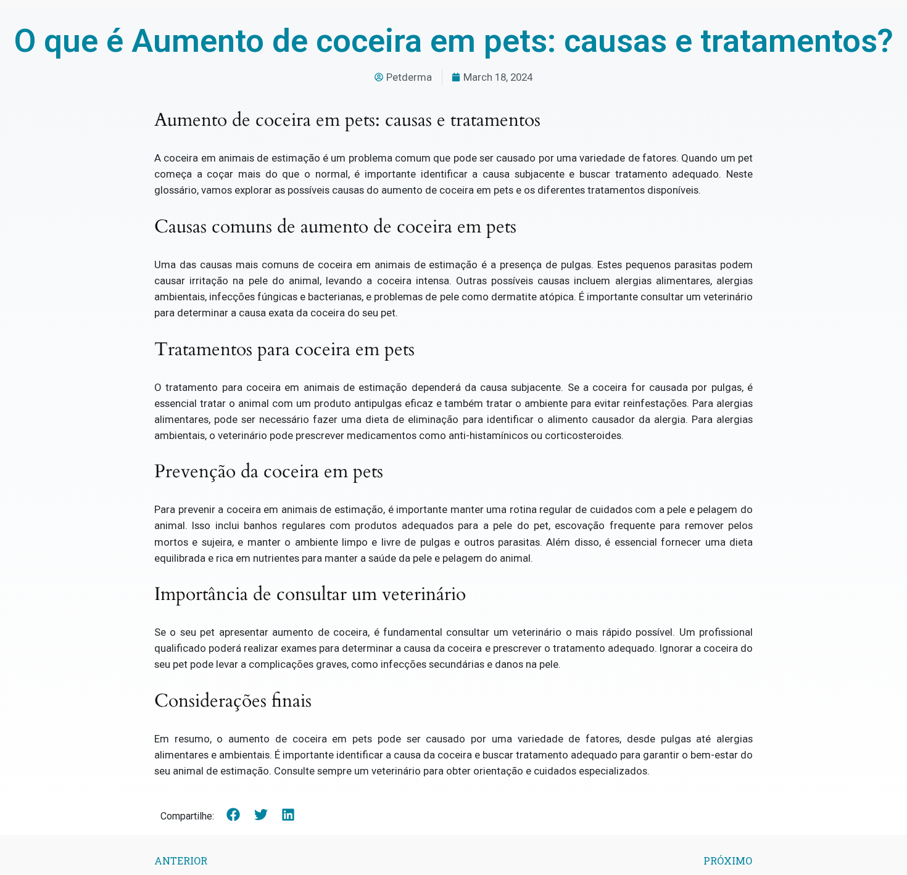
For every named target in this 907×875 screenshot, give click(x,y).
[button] (233, 815)
